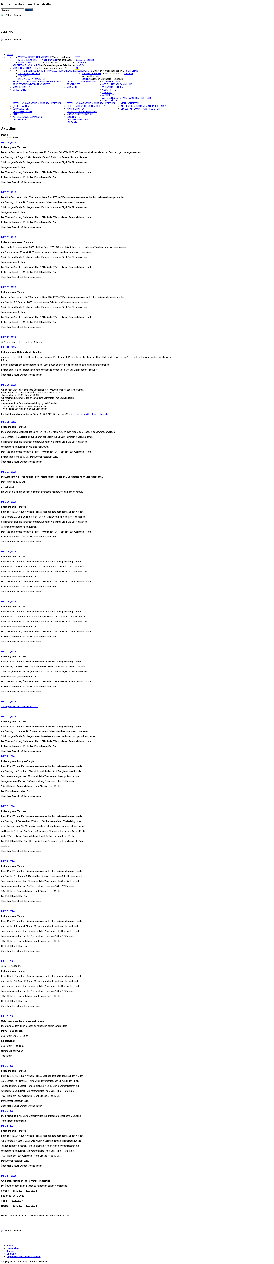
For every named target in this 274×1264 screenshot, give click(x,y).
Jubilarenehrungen (70, 70)
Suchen (86, 79)
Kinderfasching (27, 60)
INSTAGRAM (24, 62)
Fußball (80, 62)
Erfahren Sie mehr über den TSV (108, 70)
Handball (81, 65)
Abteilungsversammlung (82, 81)
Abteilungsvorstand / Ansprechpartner (37, 81)
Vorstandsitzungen (30, 57)
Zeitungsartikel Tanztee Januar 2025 (19, 706)
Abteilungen (49, 60)
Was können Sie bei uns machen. (57, 61)
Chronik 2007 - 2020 (78, 119)
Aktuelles (108, 95)
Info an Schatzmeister (31, 79)
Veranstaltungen (112, 87)
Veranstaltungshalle (26, 65)
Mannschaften (21, 87)
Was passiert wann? (62, 57)
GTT (77, 68)
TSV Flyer (23, 76)
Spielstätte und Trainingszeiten (32, 84)
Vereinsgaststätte (24, 68)
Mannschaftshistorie (80, 114)
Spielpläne (19, 89)
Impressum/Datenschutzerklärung (24, 1256)
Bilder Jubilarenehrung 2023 (41, 70)
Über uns (87, 70)
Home (10, 54)
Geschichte (73, 84)
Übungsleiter (21, 108)
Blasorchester (84, 60)
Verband (72, 87)
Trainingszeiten (22, 111)
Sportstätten (21, 106)
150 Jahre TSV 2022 (29, 73)
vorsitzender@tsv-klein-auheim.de (91, 414)
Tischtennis (131, 70)
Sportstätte (109, 100)
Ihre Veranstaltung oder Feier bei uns (57, 65)
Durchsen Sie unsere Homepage (107, 79)
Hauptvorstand (91, 73)
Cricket (128, 73)
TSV (77, 57)
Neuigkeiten (13, 1248)
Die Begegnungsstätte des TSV (51, 68)
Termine (47, 57)
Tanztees (18, 114)
